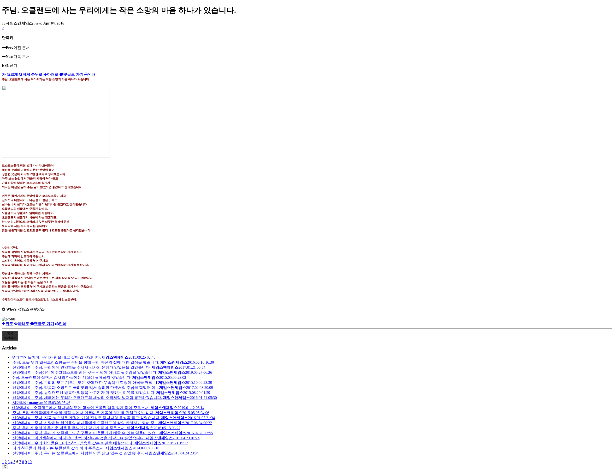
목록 (10, 336)
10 (30, 462)
